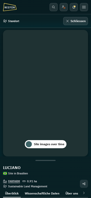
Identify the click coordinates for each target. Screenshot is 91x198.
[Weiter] (83, 192)
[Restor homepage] (10, 7)
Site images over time (49, 144)
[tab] (12, 192)
